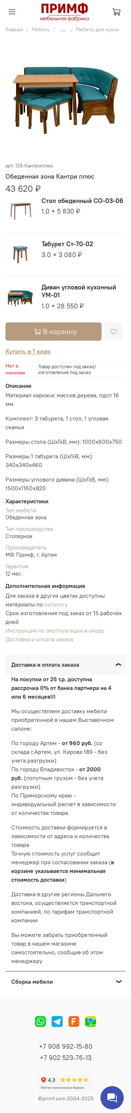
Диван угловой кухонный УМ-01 (78, 291)
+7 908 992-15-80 (65, 1046)
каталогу (56, 604)
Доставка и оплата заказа (39, 639)
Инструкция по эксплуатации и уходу (54, 630)
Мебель (41, 29)
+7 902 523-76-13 (65, 1057)
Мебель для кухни (97, 29)
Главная (14, 29)
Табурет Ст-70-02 (67, 244)
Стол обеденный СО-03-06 (82, 200)
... (63, 29)
